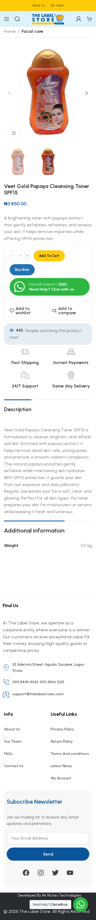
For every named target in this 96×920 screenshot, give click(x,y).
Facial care (32, 31)
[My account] (78, 19)
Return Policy (62, 741)
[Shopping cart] (89, 19)
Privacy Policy (62, 729)
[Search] (17, 19)
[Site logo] (48, 18)
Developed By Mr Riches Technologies (49, 895)
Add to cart (49, 256)
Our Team (13, 741)
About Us (12, 729)
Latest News (61, 766)
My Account (61, 778)
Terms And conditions (70, 753)
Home (10, 31)
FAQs (8, 753)
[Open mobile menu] (6, 19)
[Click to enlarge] (14, 134)
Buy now (22, 270)
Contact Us (13, 766)
